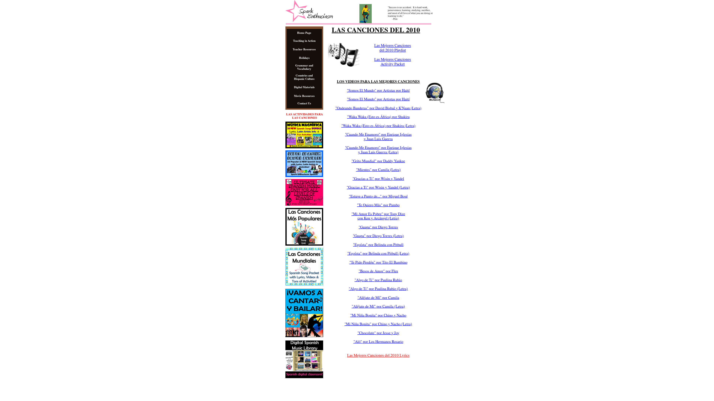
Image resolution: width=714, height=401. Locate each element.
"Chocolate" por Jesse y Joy (378, 332)
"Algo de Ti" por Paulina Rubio (378, 279)
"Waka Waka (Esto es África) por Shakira (378, 116)
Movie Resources (304, 96)
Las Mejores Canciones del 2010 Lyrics (378, 355)
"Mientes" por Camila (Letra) (378, 169)
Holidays (304, 58)
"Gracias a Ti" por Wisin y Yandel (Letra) (378, 187)
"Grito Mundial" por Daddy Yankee (378, 160)
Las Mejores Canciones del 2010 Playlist (392, 48)
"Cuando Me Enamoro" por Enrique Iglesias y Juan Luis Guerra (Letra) (378, 149)
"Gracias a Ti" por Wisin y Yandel (378, 178)
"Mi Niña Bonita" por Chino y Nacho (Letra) (378, 323)
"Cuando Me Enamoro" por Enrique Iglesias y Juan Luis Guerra (378, 136)
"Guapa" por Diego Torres (378, 226)
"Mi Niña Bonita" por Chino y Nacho (378, 315)
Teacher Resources (304, 49)
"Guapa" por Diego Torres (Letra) (378, 235)
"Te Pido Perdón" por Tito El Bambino (378, 262)
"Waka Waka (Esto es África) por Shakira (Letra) (378, 125)
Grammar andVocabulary (304, 67)
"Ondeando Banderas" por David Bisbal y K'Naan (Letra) (378, 107)
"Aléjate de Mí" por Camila (378, 297)
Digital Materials (304, 87)
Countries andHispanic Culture (304, 77)
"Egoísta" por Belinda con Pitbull (378, 244)
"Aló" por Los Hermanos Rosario (378, 341)
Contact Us (304, 103)
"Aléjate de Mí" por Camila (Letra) (378, 306)
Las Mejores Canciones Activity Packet (392, 61)
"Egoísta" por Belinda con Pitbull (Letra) (378, 253)
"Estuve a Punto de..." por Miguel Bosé (378, 196)
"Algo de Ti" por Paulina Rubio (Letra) (378, 288)
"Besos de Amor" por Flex (378, 270)
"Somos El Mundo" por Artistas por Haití (378, 90)
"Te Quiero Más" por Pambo (378, 204)
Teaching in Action (304, 41)
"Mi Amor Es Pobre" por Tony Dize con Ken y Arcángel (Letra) (378, 216)
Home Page (304, 33)
